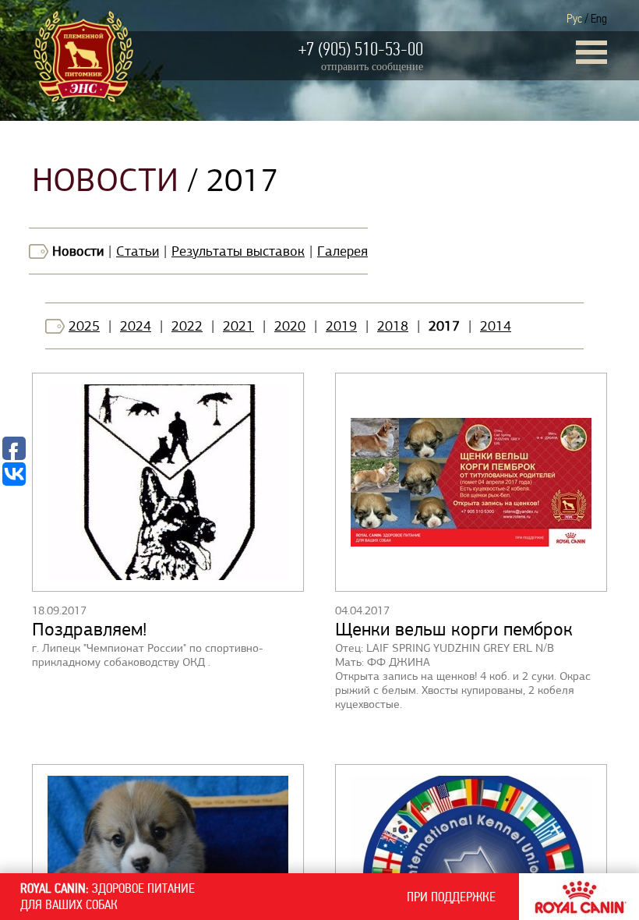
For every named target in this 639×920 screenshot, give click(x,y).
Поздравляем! (89, 629)
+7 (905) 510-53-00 (360, 49)
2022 (187, 325)
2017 (444, 325)
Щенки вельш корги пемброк (454, 629)
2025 (84, 325)
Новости (78, 251)
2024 (135, 325)
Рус (574, 18)
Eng (599, 18)
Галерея (342, 251)
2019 (341, 325)
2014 (495, 325)
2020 (289, 325)
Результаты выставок (238, 251)
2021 (238, 325)
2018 (392, 325)
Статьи (137, 251)
